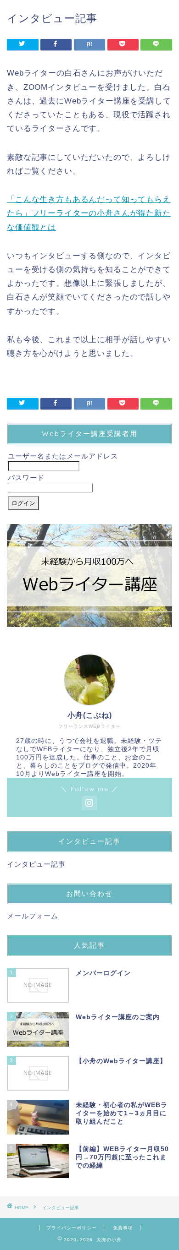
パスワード (26, 477)
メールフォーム (32, 916)
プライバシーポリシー (71, 1227)
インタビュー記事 (36, 864)
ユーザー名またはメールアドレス (63, 456)
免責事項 (123, 1227)
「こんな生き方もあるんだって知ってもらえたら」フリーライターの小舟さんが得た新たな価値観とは (89, 213)
